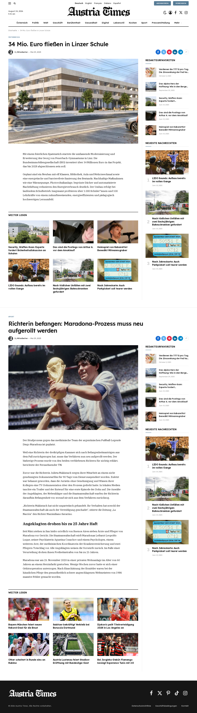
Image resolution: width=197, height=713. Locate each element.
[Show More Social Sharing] (186, 52)
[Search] (14, 3)
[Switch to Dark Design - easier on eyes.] (165, 12)
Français (98, 3)
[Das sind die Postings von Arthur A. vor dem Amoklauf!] (73, 231)
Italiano (107, 3)
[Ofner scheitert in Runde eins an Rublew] (28, 644)
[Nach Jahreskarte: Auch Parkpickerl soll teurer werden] (117, 270)
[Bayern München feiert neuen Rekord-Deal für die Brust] (28, 609)
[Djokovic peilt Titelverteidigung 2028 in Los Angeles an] (117, 609)
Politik (35, 22)
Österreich (22, 22)
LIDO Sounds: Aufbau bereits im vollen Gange (26, 287)
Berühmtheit (73, 22)
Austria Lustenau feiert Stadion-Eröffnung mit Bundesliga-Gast (71, 661)
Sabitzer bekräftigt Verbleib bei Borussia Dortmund (71, 626)
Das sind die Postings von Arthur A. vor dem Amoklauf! (73, 249)
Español (117, 3)
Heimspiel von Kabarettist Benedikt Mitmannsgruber (112, 249)
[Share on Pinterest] (169, 52)
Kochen (133, 22)
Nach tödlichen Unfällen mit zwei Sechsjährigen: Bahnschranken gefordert (72, 288)
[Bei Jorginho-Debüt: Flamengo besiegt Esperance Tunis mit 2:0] (117, 644)
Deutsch (79, 3)
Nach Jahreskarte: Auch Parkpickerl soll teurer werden (114, 287)
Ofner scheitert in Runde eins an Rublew (26, 661)
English (88, 3)
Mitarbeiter (22, 52)
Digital (105, 22)
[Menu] (9, 3)
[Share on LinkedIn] (174, 52)
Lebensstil (118, 22)
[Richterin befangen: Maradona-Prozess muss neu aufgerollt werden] (73, 387)
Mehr (177, 22)
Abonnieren (162, 3)
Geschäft (58, 22)
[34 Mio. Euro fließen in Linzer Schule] (73, 101)
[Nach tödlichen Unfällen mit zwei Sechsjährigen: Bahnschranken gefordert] (73, 270)
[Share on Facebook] (158, 52)
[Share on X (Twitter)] (163, 52)
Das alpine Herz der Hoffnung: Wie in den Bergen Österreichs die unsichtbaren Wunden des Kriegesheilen (173, 85)
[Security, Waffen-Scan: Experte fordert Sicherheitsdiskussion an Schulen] (28, 231)
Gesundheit (91, 22)
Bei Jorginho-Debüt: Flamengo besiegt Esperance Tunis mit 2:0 (115, 661)
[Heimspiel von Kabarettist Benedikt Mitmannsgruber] (117, 231)
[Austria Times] (98, 12)
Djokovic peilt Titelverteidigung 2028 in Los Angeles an (115, 626)
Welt (45, 22)
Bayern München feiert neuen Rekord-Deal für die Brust (25, 626)
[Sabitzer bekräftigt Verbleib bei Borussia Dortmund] (73, 609)
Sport (144, 22)
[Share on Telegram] (180, 52)
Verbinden (181, 3)
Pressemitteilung (161, 22)
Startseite (12, 30)
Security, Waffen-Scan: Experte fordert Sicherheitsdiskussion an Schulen (27, 250)
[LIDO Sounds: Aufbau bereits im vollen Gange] (28, 270)
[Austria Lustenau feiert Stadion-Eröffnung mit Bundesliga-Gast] (73, 644)
